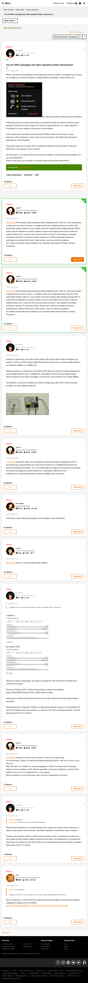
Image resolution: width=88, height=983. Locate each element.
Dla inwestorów (45, 946)
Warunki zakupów (7, 976)
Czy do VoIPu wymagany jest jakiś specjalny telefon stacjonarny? (39, 65)
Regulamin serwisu (74, 973)
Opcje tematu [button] (9, 21)
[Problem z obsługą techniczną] (81, 37)
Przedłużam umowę (8, 946)
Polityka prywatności (22, 976)
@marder (12, 820)
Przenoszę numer (7, 944)
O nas (65, 944)
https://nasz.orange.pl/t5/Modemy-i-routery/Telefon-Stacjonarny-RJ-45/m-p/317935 (37, 906)
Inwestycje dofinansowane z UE (11, 978)
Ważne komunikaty (59, 973)
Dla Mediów (44, 949)
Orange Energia (46, 973)
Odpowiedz (77, 186)
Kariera (66, 949)
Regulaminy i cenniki (8, 949)
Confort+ (23, 973)
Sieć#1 (14, 970)
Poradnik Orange (34, 973)
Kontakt (66, 946)
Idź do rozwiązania (77, 32)
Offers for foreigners (73, 976)
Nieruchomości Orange (57, 976)
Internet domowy (32, 10)
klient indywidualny (14, 175)
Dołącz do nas (58, 3)
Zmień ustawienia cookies (55, 970)
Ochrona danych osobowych (39, 976)
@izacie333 (10, 222)
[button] (84, 49)
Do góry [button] (7, 933)
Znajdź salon (27, 944)
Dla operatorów (45, 944)
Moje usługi (20, 10)
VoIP (36, 175)
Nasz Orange (8, 10)
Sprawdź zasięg (28, 946)
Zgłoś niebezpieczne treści (74, 970)
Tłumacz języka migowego (10, 973)
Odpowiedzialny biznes (26, 970)
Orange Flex (5, 970)
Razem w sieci (40, 970)
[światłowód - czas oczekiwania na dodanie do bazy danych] (84, 37)
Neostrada (28, 175)
